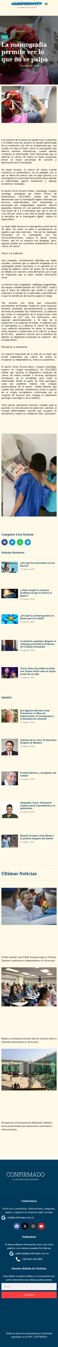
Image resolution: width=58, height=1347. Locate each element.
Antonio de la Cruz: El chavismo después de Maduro (38, 741)
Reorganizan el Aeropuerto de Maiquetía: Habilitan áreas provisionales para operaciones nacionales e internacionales (26, 1126)
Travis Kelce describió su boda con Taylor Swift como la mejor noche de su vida (38, 671)
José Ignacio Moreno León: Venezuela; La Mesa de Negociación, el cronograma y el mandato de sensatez (37, 714)
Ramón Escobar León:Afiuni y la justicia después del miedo (37, 837)
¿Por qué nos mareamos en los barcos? (37, 564)
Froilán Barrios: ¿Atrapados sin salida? (38, 774)
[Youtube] (41, 1226)
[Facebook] (16, 1226)
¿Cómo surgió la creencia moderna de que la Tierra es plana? (36, 593)
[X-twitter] (24, 1226)
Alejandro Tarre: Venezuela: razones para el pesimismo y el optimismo (37, 805)
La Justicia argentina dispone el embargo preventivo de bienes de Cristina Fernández (38, 644)
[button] (46, 3)
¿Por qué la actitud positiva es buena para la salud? (37, 617)
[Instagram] (33, 1226)
